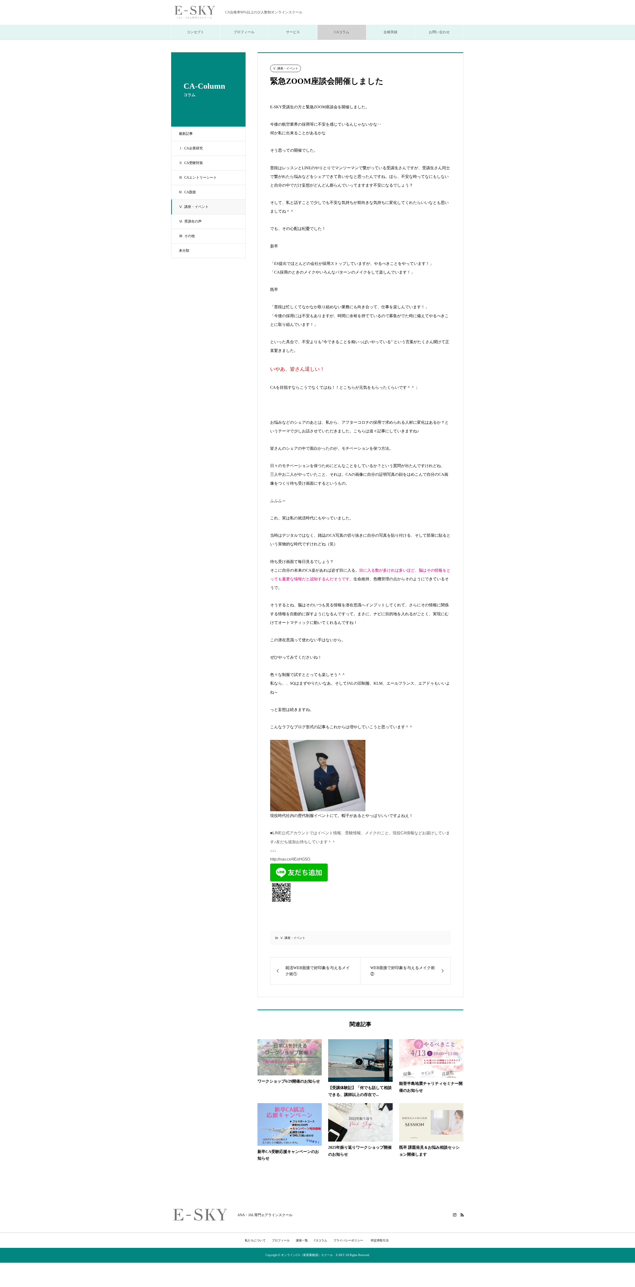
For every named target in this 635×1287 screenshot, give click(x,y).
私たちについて (255, 1240)
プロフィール (244, 32)
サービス (293, 32)
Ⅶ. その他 (187, 236)
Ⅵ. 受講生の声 (190, 221)
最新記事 (186, 134)
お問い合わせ (439, 32)
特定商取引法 (381, 1240)
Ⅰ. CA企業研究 (191, 148)
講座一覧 (302, 1240)
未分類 (184, 250)
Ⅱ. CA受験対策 (191, 163)
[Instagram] (454, 1215)
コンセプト (195, 32)
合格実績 (390, 32)
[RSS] (462, 1215)
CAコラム (341, 32)
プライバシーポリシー (348, 1240)
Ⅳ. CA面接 (187, 192)
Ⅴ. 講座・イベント (194, 207)
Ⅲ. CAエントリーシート (198, 177)
